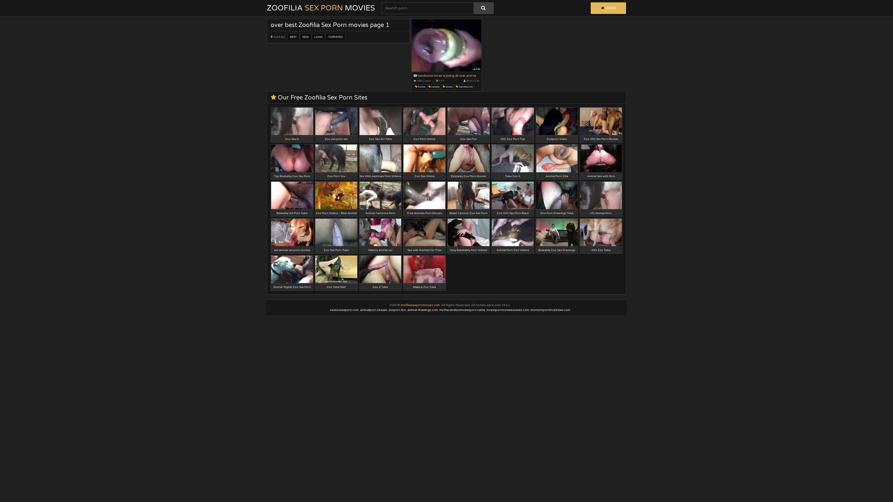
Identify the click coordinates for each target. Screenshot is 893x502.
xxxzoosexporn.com (344, 310)
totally (435, 86)
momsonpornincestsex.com (550, 310)
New (305, 37)
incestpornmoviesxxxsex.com (507, 310)
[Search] (483, 8)
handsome (465, 86)
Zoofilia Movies (321, 8)
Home (610, 8)
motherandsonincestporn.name (462, 310)
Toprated (335, 37)
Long (318, 37)
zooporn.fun (397, 310)
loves (449, 86)
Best (293, 37)
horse (421, 86)
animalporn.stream (373, 310)
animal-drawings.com (422, 310)
